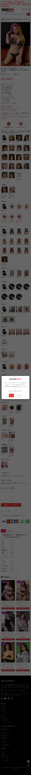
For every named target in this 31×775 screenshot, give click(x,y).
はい (11, 395)
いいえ (19, 395)
